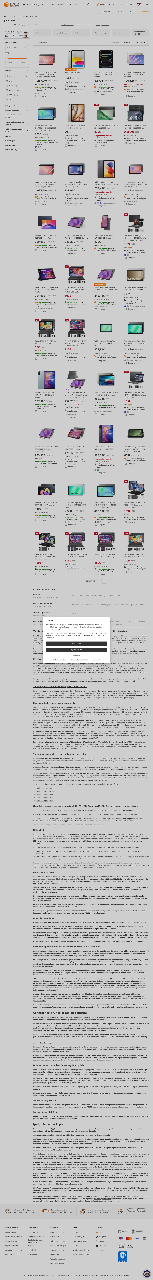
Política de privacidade (79, 660)
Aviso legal (96, 660)
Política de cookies (59, 660)
